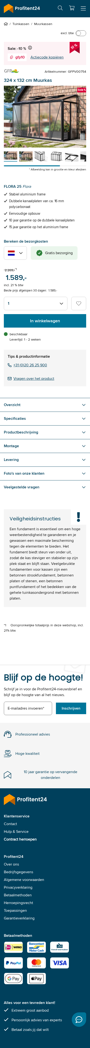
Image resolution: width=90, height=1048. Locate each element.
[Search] (60, 9)
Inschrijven (71, 708)
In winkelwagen (45, 321)
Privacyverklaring (18, 887)
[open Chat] (79, 1019)
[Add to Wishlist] (78, 303)
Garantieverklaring (19, 918)
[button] (72, 8)
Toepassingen (15, 910)
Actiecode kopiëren (47, 57)
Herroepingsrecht (18, 903)
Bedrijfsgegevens (18, 872)
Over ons (11, 864)
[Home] (7, 24)
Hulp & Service (16, 831)
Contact (10, 824)
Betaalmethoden (18, 895)
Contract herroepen (20, 839)
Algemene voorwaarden (24, 879)
